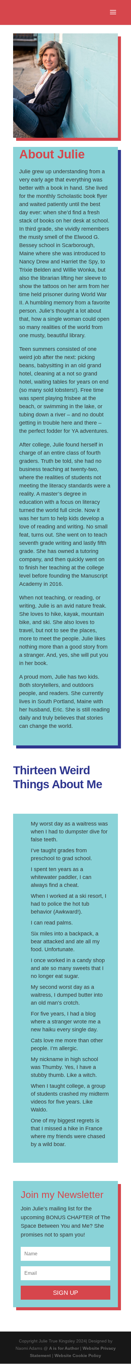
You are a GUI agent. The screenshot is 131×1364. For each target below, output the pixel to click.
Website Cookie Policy (78, 1355)
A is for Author (64, 1348)
